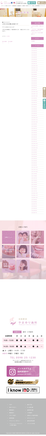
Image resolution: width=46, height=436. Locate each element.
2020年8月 (34, 201)
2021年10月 (34, 171)
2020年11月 (34, 195)
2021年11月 (34, 169)
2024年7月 (34, 102)
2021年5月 (34, 182)
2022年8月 (34, 152)
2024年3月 (34, 111)
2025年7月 (34, 76)
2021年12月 (34, 167)
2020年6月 (34, 206)
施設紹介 (19, 5)
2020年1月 (34, 212)
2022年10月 (34, 147)
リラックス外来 (31, 423)
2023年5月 (34, 132)
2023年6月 (34, 130)
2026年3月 (34, 59)
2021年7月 (34, 178)
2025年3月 (34, 85)
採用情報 (37, 5)
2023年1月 (34, 141)
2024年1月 (34, 115)
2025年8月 (34, 74)
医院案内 (14, 5)
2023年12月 (34, 117)
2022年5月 (34, 158)
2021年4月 (34, 184)
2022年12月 (34, 143)
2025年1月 (34, 89)
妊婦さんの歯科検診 (32, 415)
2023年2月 (34, 139)
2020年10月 (34, 197)
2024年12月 (34, 91)
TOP (10, 404)
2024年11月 (34, 93)
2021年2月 (34, 188)
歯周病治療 (30, 410)
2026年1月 (34, 63)
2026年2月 (34, 61)
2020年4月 (34, 210)
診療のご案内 (25, 5)
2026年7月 (34, 50)
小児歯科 (29, 412)
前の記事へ (4, 42)
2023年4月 (34, 134)
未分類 (8, 36)
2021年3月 (34, 186)
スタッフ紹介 (31, 5)
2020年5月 (34, 208)
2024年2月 (34, 113)
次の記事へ (10, 42)
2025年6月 (34, 78)
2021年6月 (34, 180)
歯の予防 (29, 404)
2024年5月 (34, 106)
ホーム (3, 5)
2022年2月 (34, 165)
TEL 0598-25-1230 (23, 358)
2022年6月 (34, 156)
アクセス (42, 5)
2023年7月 (34, 128)
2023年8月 (34, 126)
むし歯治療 (30, 407)
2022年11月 (34, 145)
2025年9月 (34, 72)
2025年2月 (34, 87)
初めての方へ (9, 5)
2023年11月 (34, 119)
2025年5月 (34, 80)
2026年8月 (34, 48)
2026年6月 (34, 52)
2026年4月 (34, 57)
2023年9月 (34, 124)
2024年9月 (34, 98)
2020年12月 (34, 193)
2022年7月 (34, 154)
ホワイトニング (31, 418)
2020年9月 (34, 199)
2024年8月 (34, 100)
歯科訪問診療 (31, 420)
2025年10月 (34, 70)
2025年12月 (34, 65)
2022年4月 (34, 160)
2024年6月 (34, 104)
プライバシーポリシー (14, 420)
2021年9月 (34, 173)
